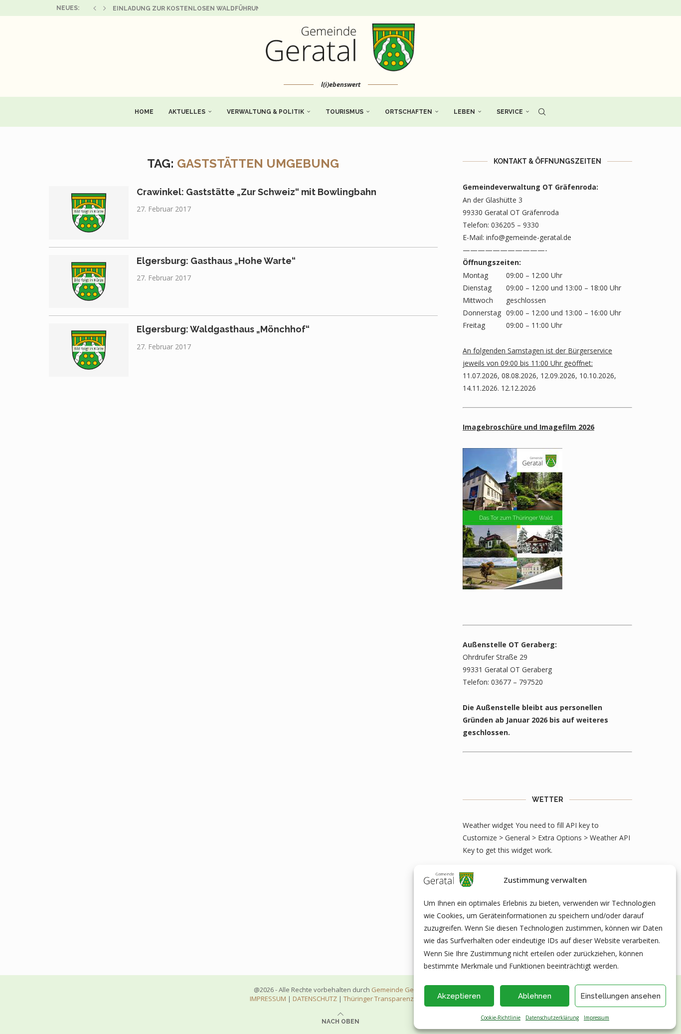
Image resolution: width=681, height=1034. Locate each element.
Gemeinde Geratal (399, 989)
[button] (95, 8)
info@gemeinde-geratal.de (528, 237)
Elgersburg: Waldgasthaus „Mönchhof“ (223, 329)
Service (510, 111)
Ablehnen (534, 996)
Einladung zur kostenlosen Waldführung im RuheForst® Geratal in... (237, 8)
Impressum (596, 1017)
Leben (464, 111)
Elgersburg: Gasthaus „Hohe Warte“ (216, 261)
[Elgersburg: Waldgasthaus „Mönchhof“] (89, 350)
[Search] (542, 111)
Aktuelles (187, 111)
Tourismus (344, 111)
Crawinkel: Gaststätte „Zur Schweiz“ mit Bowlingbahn (256, 192)
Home (144, 111)
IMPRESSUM (268, 998)
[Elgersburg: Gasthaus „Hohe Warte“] (89, 281)
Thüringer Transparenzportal (387, 998)
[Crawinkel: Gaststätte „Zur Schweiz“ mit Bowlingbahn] (89, 213)
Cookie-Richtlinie (500, 1017)
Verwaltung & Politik (265, 111)
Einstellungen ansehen (620, 996)
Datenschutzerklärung (552, 1017)
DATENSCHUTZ (315, 998)
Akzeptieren (459, 996)
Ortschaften (408, 111)
